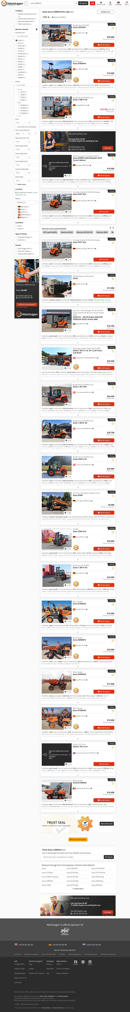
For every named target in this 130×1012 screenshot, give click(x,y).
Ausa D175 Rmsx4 (98, 872)
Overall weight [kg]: (22, 169)
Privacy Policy (46, 1008)
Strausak (22, 46)
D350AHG (24, 105)
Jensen (21, 69)
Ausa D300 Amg (98, 877)
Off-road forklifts (50, 232)
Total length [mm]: (21, 146)
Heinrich (22, 64)
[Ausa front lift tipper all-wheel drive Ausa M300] (57, 503)
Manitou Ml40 (102, 232)
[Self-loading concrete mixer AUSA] (57, 286)
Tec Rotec (62, 954)
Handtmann (23, 54)
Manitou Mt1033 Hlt (84, 232)
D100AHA (24, 108)
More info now (107, 824)
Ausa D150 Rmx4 (98, 868)
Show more (78, 889)
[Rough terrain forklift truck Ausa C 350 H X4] (57, 431)
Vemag (21, 48)
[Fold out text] (78, 55)
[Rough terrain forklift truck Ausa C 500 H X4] (57, 108)
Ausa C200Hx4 (47, 881)
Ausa (44, 868)
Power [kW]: (19, 177)
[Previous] (43, 35)
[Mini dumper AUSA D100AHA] (57, 791)
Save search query (78, 839)
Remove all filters (59, 17)
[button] (127, 3)
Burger (21, 62)
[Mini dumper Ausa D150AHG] (57, 718)
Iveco (20, 43)
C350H (23, 97)
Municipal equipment (26, 21)
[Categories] (26, 3)
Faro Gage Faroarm (91, 954)
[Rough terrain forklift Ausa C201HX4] (57, 35)
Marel (21, 75)
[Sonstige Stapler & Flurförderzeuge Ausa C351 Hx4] (57, 202)
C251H (23, 92)
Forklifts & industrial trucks (27, 15)
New (20, 226)
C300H (23, 95)
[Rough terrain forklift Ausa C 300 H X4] (57, 575)
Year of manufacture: (22, 130)
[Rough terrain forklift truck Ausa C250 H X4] (57, 467)
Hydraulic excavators (31, 954)
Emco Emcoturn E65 (48, 954)
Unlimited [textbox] (21, 202)
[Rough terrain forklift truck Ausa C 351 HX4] (57, 395)
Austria (24, 212)
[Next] (70, 35)
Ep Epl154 (17, 954)
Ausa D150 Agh (72, 885)
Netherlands (25, 215)
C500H (23, 100)
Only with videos (24, 251)
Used (21, 229)
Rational (21, 56)
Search (84, 3)
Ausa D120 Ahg (72, 881)
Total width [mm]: (21, 153)
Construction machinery (27, 19)
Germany (24, 207)
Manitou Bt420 (67, 232)
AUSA (21, 40)
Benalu (21, 59)
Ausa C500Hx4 (72, 868)
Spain (23, 209)
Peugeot (21, 77)
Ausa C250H (46, 885)
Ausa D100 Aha (72, 872)
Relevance (106, 12)
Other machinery (24, 24)
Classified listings (25, 237)
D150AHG (24, 113)
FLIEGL (21, 51)
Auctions (22, 240)
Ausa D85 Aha (97, 885)
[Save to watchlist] (113, 28)
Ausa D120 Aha (72, 877)
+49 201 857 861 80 (25, 945)
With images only (25, 248)
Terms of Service (58, 1008)
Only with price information (27, 127)
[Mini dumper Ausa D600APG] (57, 648)
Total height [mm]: (21, 161)
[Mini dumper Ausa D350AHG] (57, 71)
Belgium (24, 217)
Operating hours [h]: (22, 138)
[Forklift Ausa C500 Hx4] (57, 539)
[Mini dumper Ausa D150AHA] (57, 612)
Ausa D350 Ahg (97, 881)
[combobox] (27, 202)
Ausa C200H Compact (50, 877)
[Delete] (76, 3)
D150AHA (24, 111)
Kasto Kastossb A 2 (74, 954)
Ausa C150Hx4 (47, 872)
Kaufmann (22, 72)
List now (107, 148)
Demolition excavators (108, 954)
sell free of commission (26, 304)
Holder (21, 67)
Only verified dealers (26, 254)
